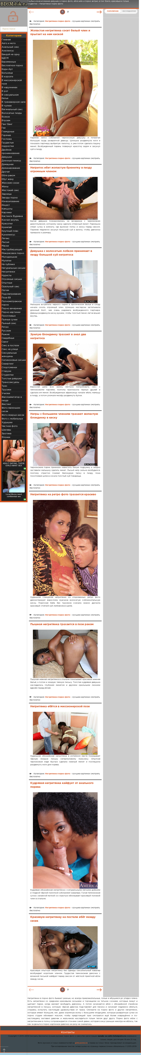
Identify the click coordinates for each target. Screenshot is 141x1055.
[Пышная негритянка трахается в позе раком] (65, 654)
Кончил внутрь (10, 220)
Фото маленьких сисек (11, 409)
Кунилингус (8, 235)
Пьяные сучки (9, 320)
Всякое (6, 117)
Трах (4, 386)
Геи (4, 128)
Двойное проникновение (10, 151)
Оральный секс (10, 287)
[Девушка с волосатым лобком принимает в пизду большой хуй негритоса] (65, 281)
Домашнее (7, 164)
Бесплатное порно (12, 66)
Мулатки (6, 261)
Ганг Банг (7, 124)
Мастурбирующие (12, 250)
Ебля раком (8, 176)
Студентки (8, 375)
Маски (5, 246)
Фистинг (6, 404)
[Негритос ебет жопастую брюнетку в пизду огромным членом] (65, 198)
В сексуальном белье (10, 96)
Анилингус (8, 51)
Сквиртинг (8, 364)
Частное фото (9, 426)
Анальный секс (10, 47)
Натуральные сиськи (13, 268)
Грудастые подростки (8, 144)
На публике (8, 264)
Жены (5, 187)
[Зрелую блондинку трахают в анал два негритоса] (65, 365)
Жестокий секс (10, 190)
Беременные (9, 62)
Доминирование (11, 168)
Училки (6, 393)
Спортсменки (9, 368)
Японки (6, 437)
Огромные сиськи (12, 279)
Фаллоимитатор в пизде (12, 399)
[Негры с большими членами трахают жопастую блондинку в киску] (65, 444)
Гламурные (8, 132)
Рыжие (6, 334)
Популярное (112, 11)
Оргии (5, 290)
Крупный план (10, 231)
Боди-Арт (7, 69)
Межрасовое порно (13, 253)
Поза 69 (6, 298)
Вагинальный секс (12, 109)
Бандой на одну (11, 54)
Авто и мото (9, 43)
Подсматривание (11, 294)
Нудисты (6, 276)
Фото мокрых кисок (13, 415)
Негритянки (8, 272)
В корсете (7, 77)
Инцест (6, 205)
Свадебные (8, 338)
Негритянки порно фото (57, 21)
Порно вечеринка (12, 309)
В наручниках (9, 88)
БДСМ (5, 58)
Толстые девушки (12, 379)
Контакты (67, 1032)
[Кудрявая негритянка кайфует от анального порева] (65, 840)
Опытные (7, 283)
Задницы (7, 194)
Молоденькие (9, 257)
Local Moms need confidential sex (14, 495)
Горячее (6, 135)
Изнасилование (10, 201)
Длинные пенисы (11, 161)
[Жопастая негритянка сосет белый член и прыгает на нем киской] (65, 88)
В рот (5, 91)
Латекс (6, 238)
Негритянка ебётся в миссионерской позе (60, 706)
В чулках (7, 106)
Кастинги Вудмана (12, 216)
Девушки (7, 157)
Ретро (5, 327)
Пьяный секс (9, 323)
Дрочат (6, 172)
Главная (6, 40)
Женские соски (10, 183)
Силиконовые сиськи (14, 360)
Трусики (6, 390)
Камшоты (7, 209)
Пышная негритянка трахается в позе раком (62, 624)
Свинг (5, 342)
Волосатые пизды (12, 113)
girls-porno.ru (81, 1043)
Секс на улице (10, 349)
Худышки (7, 423)
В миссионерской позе (12, 82)
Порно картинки (11, 312)
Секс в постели (10, 346)
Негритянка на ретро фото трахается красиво (63, 494)
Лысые (5, 242)
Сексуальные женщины (9, 354)
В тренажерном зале (13, 102)
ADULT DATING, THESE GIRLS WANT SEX (14, 464)
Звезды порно (10, 198)
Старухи (6, 371)
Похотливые (9, 316)
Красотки (7, 224)
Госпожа (7, 139)
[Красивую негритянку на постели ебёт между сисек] (65, 947)
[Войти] (13, 16)
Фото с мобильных (12, 419)
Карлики (7, 213)
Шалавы (6, 430)
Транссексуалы (10, 382)
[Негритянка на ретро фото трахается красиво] (65, 548)
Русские (6, 331)
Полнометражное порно (12, 303)
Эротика (6, 434)
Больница (7, 73)
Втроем (6, 121)
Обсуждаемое (129, 11)
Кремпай (7, 227)
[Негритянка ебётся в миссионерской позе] (65, 733)
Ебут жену (8, 179)
